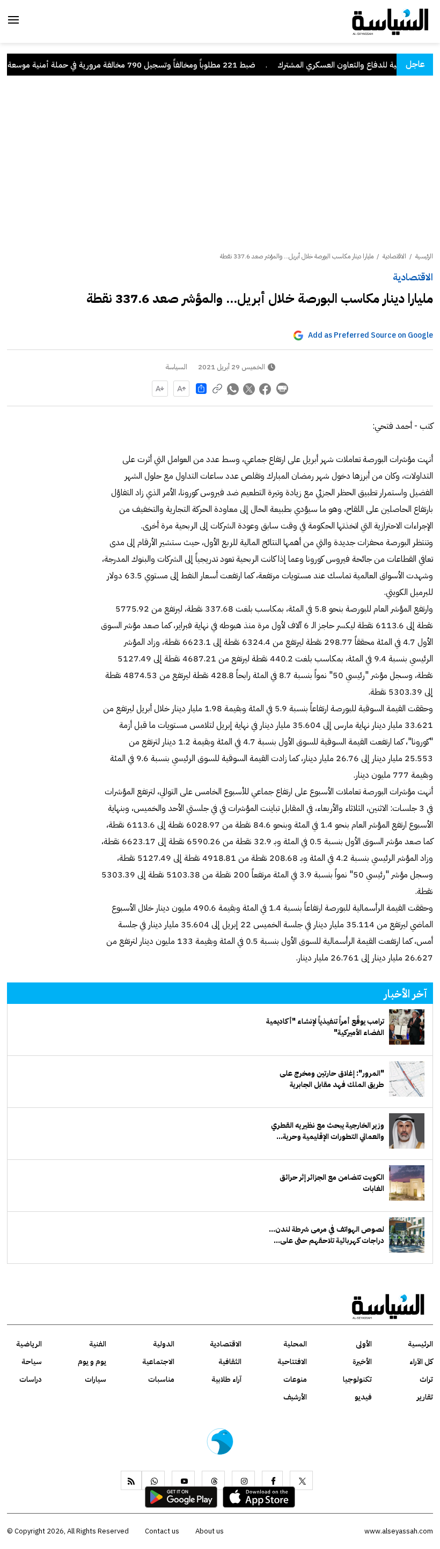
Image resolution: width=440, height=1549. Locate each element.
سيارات (95, 1379)
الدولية (163, 1344)
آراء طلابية (226, 1379)
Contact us (162, 1531)
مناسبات (161, 1379)
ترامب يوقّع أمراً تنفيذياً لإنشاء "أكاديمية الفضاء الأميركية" (325, 1027)
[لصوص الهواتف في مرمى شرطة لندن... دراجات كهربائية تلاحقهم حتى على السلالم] (406, 1235)
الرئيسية (424, 256)
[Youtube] (183, 1480)
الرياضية (29, 1344)
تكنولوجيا (357, 1379)
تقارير (425, 1397)
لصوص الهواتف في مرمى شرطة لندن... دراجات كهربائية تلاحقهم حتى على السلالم (326, 1235)
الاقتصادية (413, 277)
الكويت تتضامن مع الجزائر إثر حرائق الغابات (332, 1183)
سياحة (31, 1361)
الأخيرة (362, 1361)
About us (209, 1531)
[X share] (249, 388)
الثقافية (229, 1361)
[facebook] (272, 1480)
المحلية (295, 1344)
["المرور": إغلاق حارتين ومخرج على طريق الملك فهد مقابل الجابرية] (406, 1079)
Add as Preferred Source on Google (370, 335)
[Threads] (213, 1480)
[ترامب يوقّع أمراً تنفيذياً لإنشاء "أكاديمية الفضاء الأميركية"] (406, 1027)
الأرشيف (295, 1397)
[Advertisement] (220, 171)
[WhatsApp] (153, 1480)
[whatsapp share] (233, 388)
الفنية (97, 1344)
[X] (301, 1480)
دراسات (30, 1379)
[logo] (390, 21)
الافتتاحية (292, 1361)
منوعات (295, 1379)
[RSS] (131, 1480)
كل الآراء (421, 1361)
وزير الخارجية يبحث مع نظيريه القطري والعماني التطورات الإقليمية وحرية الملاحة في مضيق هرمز (327, 1131)
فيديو (363, 1397)
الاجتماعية (158, 1361)
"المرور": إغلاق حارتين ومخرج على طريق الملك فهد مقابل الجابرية (332, 1079)
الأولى (364, 1344)
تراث (426, 1379)
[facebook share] (265, 388)
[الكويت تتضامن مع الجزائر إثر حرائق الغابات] (406, 1183)
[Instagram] (243, 1480)
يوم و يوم (92, 1361)
